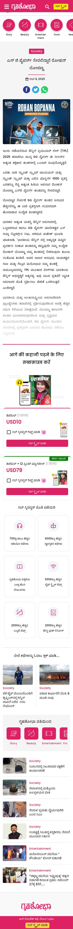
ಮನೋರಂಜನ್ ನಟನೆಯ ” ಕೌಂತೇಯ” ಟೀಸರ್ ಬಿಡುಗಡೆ (45, 856)
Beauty (31, 743)
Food (66, 743)
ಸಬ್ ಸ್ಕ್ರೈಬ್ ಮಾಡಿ (37, 443)
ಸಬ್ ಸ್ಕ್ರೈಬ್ (60, 6)
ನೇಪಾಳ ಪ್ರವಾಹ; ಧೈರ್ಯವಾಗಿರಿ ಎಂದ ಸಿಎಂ (46, 812)
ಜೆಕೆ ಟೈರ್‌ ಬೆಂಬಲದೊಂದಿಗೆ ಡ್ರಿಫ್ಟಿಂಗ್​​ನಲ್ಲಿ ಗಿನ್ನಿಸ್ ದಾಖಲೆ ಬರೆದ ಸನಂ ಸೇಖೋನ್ (18, 699)
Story (13, 743)
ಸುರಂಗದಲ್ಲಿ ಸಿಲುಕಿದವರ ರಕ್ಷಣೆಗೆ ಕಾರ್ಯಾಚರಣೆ (47, 768)
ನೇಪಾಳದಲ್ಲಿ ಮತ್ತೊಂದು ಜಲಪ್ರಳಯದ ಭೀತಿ (42, 790)
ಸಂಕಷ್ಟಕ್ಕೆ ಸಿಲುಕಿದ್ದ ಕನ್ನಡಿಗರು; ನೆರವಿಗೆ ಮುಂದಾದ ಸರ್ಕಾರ (49, 834)
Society (36, 51)
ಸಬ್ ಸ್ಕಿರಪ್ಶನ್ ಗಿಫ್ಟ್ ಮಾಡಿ (25, 432)
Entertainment (51, 743)
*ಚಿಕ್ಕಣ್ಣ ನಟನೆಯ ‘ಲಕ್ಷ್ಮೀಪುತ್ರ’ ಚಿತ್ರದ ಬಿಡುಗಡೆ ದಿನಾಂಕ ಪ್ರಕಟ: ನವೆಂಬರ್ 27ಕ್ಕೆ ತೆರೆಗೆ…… (49, 880)
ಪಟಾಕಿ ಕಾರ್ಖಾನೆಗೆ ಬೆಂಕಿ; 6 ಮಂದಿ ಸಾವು (54, 695)
